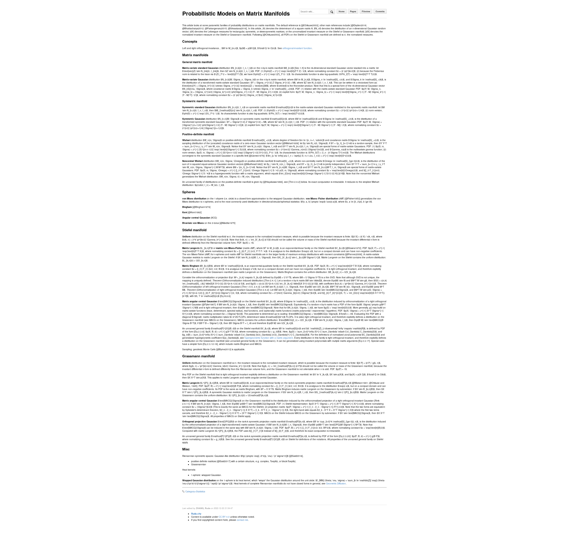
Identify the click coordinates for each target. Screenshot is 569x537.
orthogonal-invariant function (297, 48)
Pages (353, 11)
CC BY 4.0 (224, 516)
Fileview (366, 11)
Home (342, 11)
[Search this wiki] (332, 11)
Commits (380, 11)
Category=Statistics (195, 491)
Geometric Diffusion (336, 483)
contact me (242, 519)
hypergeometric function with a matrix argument (268, 337)
